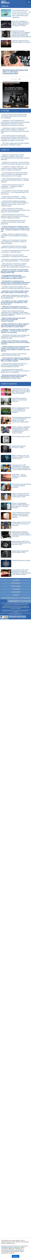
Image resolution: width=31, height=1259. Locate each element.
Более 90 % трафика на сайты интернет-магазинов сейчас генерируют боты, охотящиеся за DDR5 (20, 23)
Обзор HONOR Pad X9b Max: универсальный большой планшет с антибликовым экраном (21, 515)
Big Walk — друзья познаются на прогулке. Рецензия (19, 476)
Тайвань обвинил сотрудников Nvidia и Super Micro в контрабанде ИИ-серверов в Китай (14, 235)
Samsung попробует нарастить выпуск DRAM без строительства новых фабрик (14, 246)
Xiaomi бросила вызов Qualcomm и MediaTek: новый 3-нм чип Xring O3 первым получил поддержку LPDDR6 (15, 216)
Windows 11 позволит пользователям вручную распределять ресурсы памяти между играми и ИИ (15, 271)
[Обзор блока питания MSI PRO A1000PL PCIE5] (6, 554)
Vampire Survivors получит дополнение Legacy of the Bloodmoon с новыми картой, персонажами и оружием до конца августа (15, 349)
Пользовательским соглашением (10, 1247)
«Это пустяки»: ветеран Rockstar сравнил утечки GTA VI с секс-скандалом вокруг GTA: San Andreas (15, 192)
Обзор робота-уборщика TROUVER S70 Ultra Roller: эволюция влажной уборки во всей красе (21, 534)
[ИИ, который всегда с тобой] (6, 439)
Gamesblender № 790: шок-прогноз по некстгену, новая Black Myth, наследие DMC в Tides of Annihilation (21, 391)
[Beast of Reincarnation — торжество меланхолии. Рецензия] (6, 401)
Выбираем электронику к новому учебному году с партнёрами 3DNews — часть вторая (15, 260)
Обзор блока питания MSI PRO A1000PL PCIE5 (20, 551)
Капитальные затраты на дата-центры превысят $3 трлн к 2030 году (14, 354)
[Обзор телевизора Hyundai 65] (6, 411)
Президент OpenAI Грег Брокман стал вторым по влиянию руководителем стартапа (15, 287)
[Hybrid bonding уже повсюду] (6, 563)
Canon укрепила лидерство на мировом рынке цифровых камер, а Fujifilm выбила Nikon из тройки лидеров (15, 359)
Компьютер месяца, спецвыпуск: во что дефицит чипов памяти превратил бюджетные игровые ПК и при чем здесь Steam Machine (21, 33)
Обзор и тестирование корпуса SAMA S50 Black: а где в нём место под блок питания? (20, 505)
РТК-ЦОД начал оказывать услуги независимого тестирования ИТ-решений (14, 255)
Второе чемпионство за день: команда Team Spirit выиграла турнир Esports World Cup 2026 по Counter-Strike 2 (15, 325)
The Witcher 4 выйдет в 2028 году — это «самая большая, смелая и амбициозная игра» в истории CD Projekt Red (14, 168)
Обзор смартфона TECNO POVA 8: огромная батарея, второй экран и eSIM (21, 495)
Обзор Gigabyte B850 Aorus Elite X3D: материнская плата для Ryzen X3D (21, 543)
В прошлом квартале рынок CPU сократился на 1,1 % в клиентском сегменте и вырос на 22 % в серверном (15, 371)
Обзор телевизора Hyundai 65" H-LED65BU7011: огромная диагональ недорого (20, 410)
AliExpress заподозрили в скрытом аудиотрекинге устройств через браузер (15, 307)
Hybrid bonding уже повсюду (21, 560)
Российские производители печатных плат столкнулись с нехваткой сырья (15, 251)
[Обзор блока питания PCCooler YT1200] (6, 449)
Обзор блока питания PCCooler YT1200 (19, 446)
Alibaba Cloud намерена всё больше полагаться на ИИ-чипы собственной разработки (13, 222)
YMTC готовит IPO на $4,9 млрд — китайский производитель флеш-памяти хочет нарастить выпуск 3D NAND (15, 210)
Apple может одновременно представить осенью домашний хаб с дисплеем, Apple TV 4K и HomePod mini (15, 297)
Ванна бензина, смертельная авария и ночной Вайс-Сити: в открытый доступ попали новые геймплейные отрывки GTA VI (15, 265)
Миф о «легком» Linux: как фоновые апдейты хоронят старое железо (20, 457)
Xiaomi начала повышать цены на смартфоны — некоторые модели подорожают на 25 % (12, 186)
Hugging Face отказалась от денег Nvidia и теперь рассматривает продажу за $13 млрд (15, 163)
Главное (5, 6)
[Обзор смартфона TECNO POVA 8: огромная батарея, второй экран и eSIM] (6, 496)
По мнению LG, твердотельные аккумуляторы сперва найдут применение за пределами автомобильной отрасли (15, 282)
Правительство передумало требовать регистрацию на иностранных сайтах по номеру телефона (14, 241)
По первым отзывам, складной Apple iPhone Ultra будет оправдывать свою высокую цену (14, 302)
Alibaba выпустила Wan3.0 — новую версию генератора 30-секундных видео (14, 197)
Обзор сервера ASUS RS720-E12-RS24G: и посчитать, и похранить (21, 524)
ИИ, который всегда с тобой (21, 436)
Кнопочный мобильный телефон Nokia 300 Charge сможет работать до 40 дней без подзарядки (14, 116)
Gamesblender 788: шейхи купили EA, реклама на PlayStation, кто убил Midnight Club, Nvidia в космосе (21, 572)
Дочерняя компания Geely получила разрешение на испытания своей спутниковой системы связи (14, 376)
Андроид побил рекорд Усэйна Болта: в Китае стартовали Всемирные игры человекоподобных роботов (14, 365)
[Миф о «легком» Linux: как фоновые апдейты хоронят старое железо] (6, 458)
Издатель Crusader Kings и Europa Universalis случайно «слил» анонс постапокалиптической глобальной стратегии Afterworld (15, 157)
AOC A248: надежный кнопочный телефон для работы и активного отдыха (15, 144)
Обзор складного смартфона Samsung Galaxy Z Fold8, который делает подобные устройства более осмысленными (21, 429)
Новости (5, 150)
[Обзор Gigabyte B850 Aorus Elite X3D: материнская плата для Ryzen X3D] (6, 544)
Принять (15, 1256)
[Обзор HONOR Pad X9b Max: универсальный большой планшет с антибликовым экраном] (6, 516)
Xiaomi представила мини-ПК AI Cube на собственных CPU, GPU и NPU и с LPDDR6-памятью (15, 180)
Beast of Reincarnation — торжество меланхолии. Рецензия (20, 400)
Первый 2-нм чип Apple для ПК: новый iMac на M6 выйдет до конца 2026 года (15, 291)
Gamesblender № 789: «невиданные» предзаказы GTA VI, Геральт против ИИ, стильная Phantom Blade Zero (21, 467)
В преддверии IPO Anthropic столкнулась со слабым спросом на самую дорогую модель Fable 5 (13, 277)
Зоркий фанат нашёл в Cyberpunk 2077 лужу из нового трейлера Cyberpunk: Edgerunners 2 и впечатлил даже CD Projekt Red (15, 130)
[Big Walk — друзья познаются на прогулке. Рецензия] (6, 477)
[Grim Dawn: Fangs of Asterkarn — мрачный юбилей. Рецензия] (6, 487)
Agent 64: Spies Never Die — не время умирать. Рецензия (21, 41)
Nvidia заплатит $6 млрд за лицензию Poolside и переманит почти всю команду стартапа (15, 342)
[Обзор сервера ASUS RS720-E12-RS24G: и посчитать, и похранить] (6, 525)
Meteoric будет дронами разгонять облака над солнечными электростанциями (13, 319)
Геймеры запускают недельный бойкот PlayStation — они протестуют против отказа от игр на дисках (15, 331)
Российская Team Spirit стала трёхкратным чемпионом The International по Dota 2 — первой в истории (15, 336)
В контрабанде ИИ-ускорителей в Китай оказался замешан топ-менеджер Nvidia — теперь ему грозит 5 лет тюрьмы (14, 174)
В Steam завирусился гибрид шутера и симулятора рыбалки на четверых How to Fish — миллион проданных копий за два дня (15, 229)
